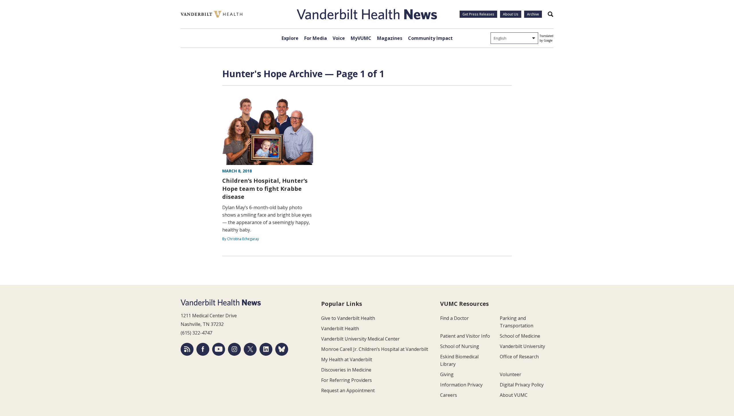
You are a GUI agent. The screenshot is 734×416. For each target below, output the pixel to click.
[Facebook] (202, 349)
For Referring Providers (346, 380)
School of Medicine (520, 336)
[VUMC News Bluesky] (281, 349)
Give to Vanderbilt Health (348, 318)
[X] (250, 349)
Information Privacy (461, 385)
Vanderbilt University (522, 346)
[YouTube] (218, 349)
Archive (533, 14)
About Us (510, 14)
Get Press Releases (478, 14)
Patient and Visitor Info (465, 336)
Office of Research (519, 356)
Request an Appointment (348, 390)
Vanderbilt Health (340, 328)
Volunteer (510, 374)
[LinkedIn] (265, 349)
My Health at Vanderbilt (346, 359)
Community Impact (430, 38)
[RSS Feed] (187, 349)
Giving (447, 374)
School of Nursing (459, 346)
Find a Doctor (454, 318)
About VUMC (514, 395)
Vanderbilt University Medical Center (360, 339)
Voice (339, 38)
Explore (290, 38)
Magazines (389, 38)
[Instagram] (234, 349)
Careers (448, 395)
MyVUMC (361, 38)
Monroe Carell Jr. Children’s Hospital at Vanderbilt (374, 349)
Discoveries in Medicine (346, 370)
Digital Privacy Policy (522, 385)
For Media (315, 38)
